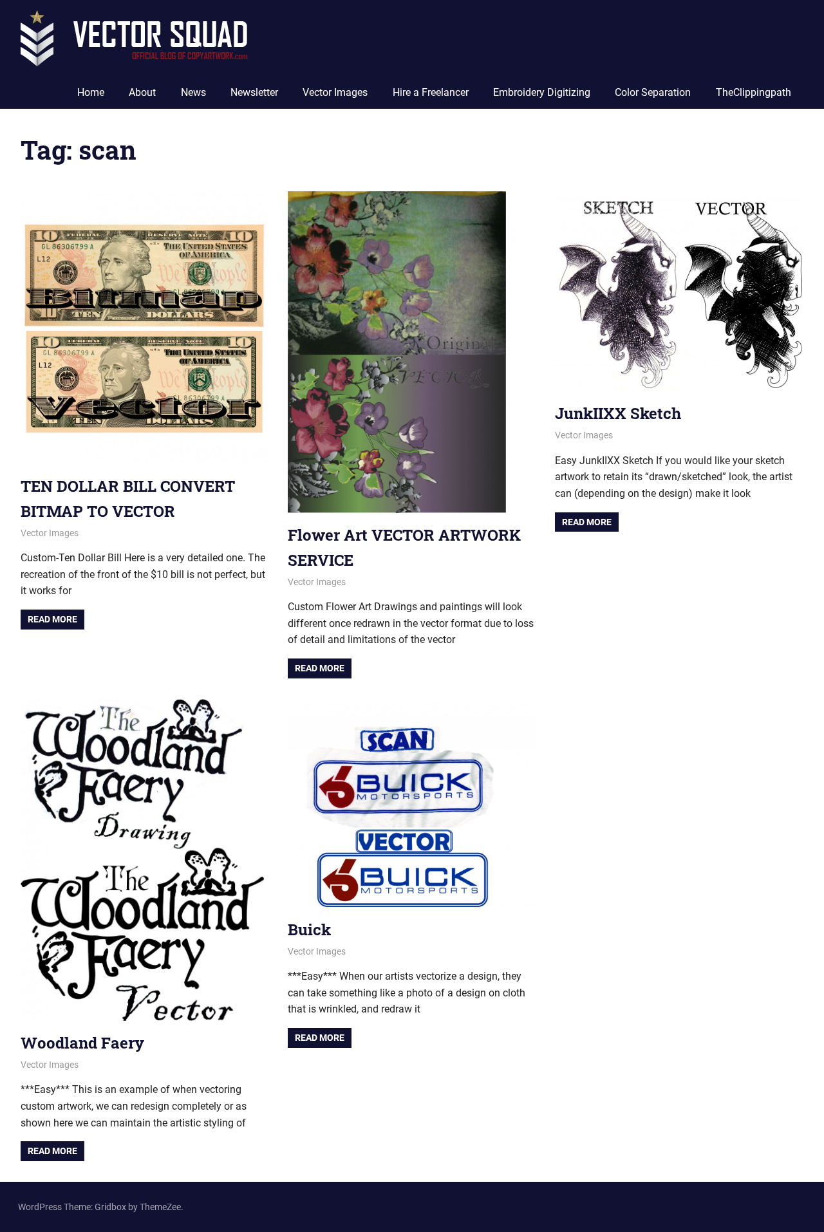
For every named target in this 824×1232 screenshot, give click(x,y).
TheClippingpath (753, 92)
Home (90, 92)
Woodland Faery (82, 1042)
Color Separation (653, 92)
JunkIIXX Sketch (618, 413)
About (142, 92)
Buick (309, 929)
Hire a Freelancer (431, 92)
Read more (52, 619)
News (193, 92)
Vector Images (335, 92)
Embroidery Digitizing (541, 92)
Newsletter (254, 92)
